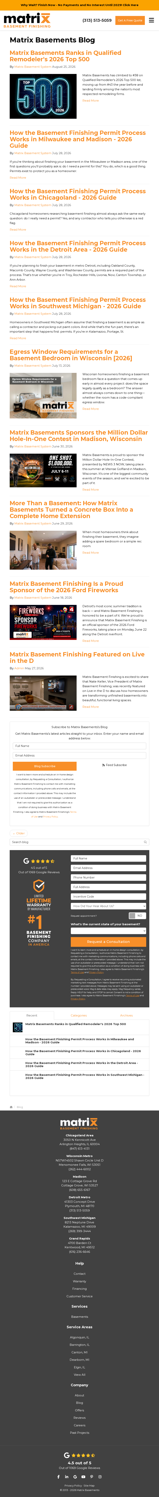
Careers (79, 1425)
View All (79, 1375)
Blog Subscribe (44, 766)
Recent (31, 1015)
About (79, 1395)
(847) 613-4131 (80, 1141)
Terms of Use (77, 972)
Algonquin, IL (79, 1337)
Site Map (89, 1485)
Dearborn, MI (79, 1360)
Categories (79, 1015)
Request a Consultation (108, 942)
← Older (19, 833)
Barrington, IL (80, 1345)
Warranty (79, 1281)
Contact (80, 1274)
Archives (126, 1015)
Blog (79, 1403)
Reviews (79, 1418)
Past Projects (79, 1433)
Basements (79, 1317)
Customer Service (80, 1296)
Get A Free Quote (130, 20)
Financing (79, 1289)
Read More (90, 100)
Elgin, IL (79, 1367)
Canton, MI (80, 1352)
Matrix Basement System (32, 67)
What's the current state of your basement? (105, 924)
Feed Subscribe (116, 765)
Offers (79, 1410)
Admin (19, 668)
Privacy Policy (50, 816)
